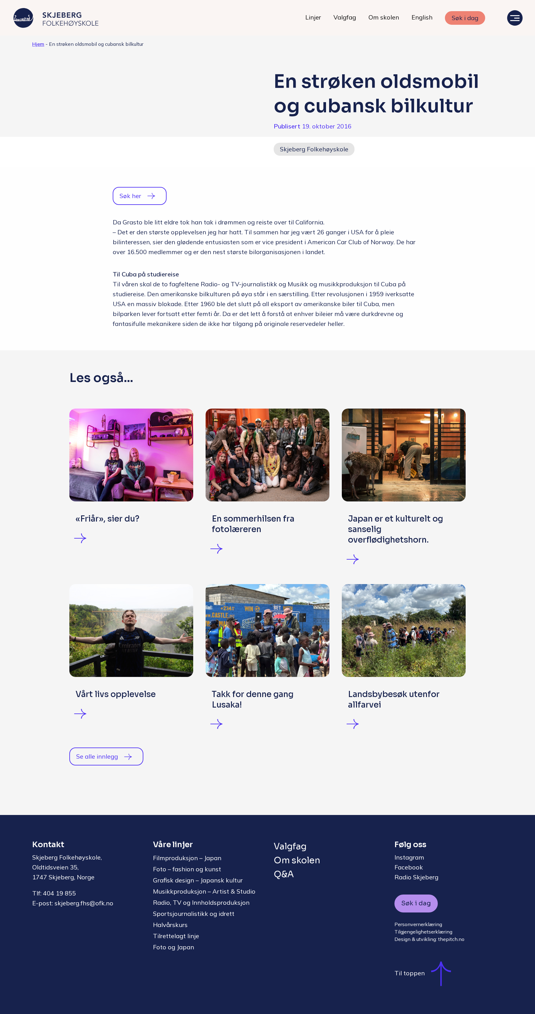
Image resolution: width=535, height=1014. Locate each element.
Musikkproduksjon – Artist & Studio (204, 891)
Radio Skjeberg (416, 877)
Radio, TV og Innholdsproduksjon (201, 902)
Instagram (409, 857)
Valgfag (344, 17)
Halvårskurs (170, 925)
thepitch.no (451, 939)
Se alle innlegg (97, 756)
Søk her (130, 196)
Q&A (284, 874)
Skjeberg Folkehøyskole (314, 149)
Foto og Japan (173, 947)
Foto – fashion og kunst (187, 869)
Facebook (408, 867)
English (422, 17)
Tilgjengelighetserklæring (423, 932)
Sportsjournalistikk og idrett (193, 913)
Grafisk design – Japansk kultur (198, 880)
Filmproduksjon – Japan (187, 858)
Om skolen (383, 17)
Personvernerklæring (418, 924)
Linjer (313, 17)
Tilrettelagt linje (176, 936)
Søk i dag (465, 18)
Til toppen (409, 973)
